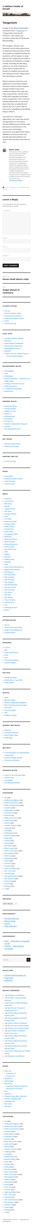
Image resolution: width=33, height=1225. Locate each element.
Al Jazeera (8, 499)
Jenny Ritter (8, 476)
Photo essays (9, 848)
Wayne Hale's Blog (11, 735)
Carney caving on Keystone (17, 1023)
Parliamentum (9, 416)
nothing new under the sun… (14, 384)
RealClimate (8, 391)
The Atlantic (8, 572)
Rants (6, 861)
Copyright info (9, 1101)
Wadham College (10, 715)
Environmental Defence (13, 316)
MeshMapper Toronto (12, 348)
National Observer (11, 544)
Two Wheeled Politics (12, 783)
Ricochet (7, 557)
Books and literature (11, 805)
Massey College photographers (15, 702)
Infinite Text (9, 778)
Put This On (8, 421)
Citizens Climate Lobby (12, 313)
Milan (7, 187)
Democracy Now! (10, 521)
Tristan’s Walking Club (12, 1099)
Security (7, 866)
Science (7, 863)
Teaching (7, 873)
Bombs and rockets (11, 803)
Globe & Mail (9, 526)
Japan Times (8, 531)
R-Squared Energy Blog (12, 389)
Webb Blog (8, 738)
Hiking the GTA (10, 411)
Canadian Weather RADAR (13, 338)
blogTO (7, 506)
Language (8, 828)
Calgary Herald (9, 509)
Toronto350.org (10, 323)
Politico (7, 554)
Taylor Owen (9, 682)
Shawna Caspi (9, 484)
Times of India (9, 600)
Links (6, 655)
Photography (9, 853)
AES (5, 650)
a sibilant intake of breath (10, 1219)
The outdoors (9, 879)
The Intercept (9, 580)
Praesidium (8, 419)
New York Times (10, 549)
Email (5, 247)
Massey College (9, 700)
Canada (22, 187)
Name (5, 238)
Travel (6, 884)
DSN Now (7, 341)
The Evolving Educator (12, 429)
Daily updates (9, 810)
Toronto (5, 189)
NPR (6, 552)
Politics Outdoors (10, 386)
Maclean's (8, 537)
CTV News (8, 519)
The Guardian (9, 577)
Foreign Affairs (9, 524)
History (7, 823)
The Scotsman (9, 590)
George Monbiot (10, 409)
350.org (7, 311)
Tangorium (20, 31)
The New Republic (10, 585)
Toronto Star (9, 602)
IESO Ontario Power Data (13, 346)
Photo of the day (10, 851)
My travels (8, 1104)
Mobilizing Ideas (10, 677)
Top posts (8, 1094)
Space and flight (10, 868)
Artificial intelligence (12, 800)
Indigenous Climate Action (14, 318)
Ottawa (7, 841)
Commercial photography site (15, 975)
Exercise (7, 815)
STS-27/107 (8, 871)
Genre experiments (11, 652)
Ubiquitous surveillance (15, 995)
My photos (8, 1078)
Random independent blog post (15, 424)
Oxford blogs (9, 1081)
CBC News (8, 511)
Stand (6, 321)
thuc (6, 1091)
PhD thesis (8, 846)
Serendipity (8, 780)
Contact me (10, 1076)
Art (19, 187)
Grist (6, 373)
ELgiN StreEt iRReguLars (13, 630)
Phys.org (7, 730)
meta (6, 657)
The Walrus (8, 597)
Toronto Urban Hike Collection (15, 1096)
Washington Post (10, 607)
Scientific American (11, 733)
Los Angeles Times (11, 534)
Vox (5, 605)
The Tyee (7, 595)
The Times (8, 592)
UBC (5, 713)
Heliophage (8, 376)
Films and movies (10, 818)
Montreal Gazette (10, 539)
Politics (7, 856)
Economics (8, 813)
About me (7, 1071)
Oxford (6, 843)
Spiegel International (12, 569)
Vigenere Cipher (10, 663)
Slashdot (7, 562)
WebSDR (7, 351)
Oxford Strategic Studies (13, 758)
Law (5, 830)
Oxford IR (7, 708)
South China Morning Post (14, 567)
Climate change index (12, 444)
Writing (7, 886)
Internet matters (10, 825)
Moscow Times (9, 542)
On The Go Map (10, 461)
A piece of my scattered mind (14, 775)
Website (6, 255)
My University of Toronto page (15, 705)
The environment (10, 876)
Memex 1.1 (8, 414)
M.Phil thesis (9, 833)
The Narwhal (9, 582)
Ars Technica (9, 501)
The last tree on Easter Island (18, 1026)
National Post (9, 547)
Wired (6, 610)
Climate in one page (11, 446)
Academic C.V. (11, 1073)
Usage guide (8, 978)
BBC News (8, 504)
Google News (9, 529)
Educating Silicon (10, 406)
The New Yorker (10, 587)
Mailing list (8, 980)
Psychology (8, 858)
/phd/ (6, 697)
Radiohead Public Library (13, 479)
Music (27, 187)
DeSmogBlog (9, 371)
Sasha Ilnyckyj (9, 481)
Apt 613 (7, 625)
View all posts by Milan (15, 180)
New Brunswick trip (11, 918)
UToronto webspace (11, 660)
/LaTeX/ (7, 647)
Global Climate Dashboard (13, 343)
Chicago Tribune (10, 514)
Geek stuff (8, 820)
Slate (6, 564)
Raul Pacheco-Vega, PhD (13, 680)
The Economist (9, 574)
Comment (7, 210)
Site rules (7, 1106)
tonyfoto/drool (9, 632)
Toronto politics (10, 710)
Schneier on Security (11, 760)
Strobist (7, 426)
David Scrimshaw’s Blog (13, 627)
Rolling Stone (9, 559)
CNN (6, 516)
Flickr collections (10, 926)
